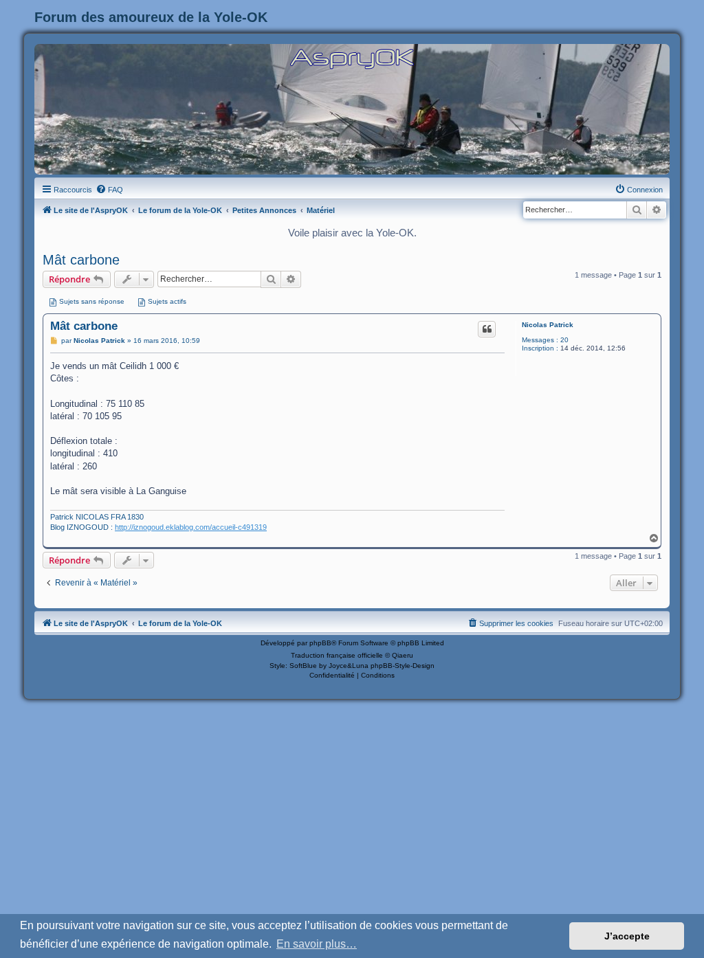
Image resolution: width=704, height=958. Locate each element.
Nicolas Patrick (547, 324)
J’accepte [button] (627, 936)
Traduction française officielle (337, 655)
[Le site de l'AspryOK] (352, 58)
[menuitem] (109, 189)
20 (564, 340)
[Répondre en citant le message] (487, 329)
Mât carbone (81, 259)
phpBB (320, 643)
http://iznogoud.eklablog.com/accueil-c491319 (191, 527)
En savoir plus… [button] (316, 944)
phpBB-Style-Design (402, 665)
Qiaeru (402, 655)
